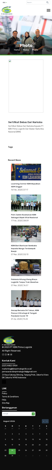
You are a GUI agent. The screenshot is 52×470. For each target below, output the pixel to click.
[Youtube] (8, 354)
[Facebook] (3, 354)
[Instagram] (6, 354)
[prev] (43, 421)
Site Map (5, 403)
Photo (35, 50)
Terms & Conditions (10, 397)
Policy (4, 393)
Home (17, 50)
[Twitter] (11, 354)
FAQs (4, 400)
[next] (47, 421)
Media (26, 50)
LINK (4, 388)
